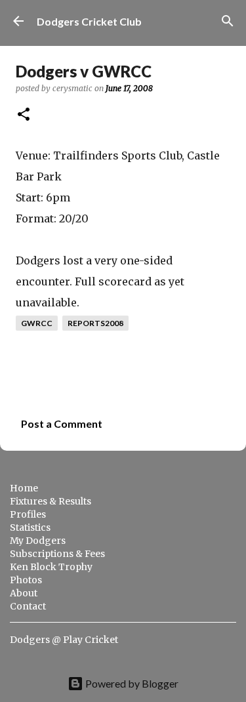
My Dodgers (38, 541)
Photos (26, 580)
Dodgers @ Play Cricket (64, 640)
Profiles (28, 514)
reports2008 (95, 323)
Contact (28, 606)
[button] (23, 115)
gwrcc (36, 323)
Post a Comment (61, 423)
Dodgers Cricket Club (89, 21)
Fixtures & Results (50, 501)
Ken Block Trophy (51, 567)
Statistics (30, 527)
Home (24, 488)
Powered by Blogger (130, 683)
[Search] (228, 21)
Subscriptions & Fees (57, 554)
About (23, 593)
